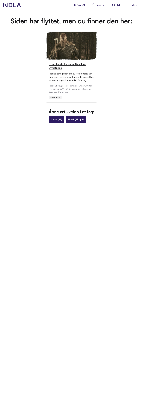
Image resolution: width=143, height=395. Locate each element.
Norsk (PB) (56, 119)
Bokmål (81, 5)
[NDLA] (12, 5)
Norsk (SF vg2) (76, 119)
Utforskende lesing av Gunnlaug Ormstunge (67, 65)
